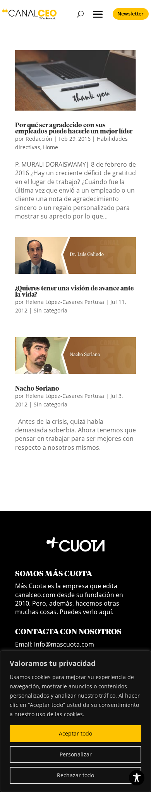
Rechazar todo (75, 775)
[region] (75, 721)
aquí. (106, 612)
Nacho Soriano (37, 389)
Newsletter (130, 13)
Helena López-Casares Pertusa (65, 302)
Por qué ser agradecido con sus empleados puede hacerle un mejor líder (73, 128)
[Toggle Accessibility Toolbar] (136, 777)
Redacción (39, 138)
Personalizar (76, 754)
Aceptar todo (75, 733)
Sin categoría (50, 310)
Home (50, 147)
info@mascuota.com (64, 644)
